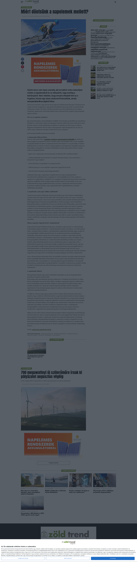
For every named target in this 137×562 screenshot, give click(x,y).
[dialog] (68, 550)
